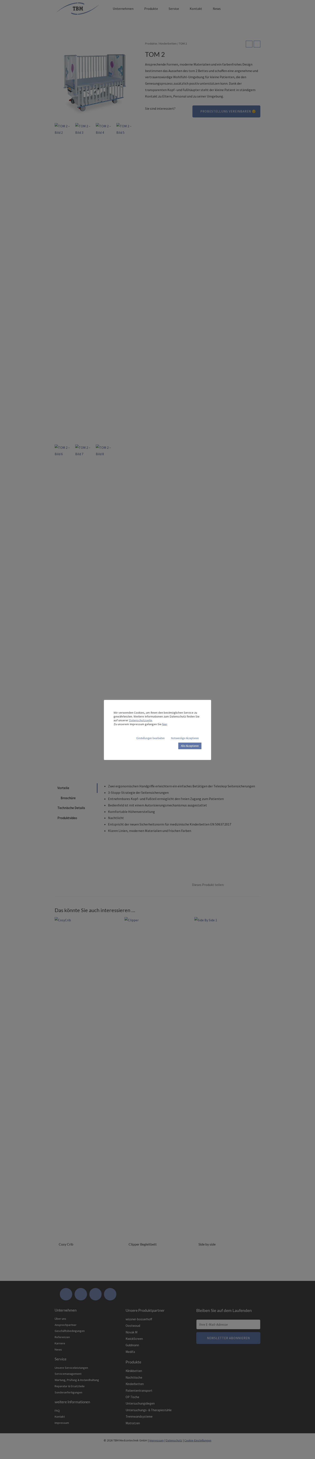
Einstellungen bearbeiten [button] (150, 738)
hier (164, 724)
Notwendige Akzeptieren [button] (185, 738)
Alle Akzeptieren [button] (190, 746)
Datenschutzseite (140, 720)
